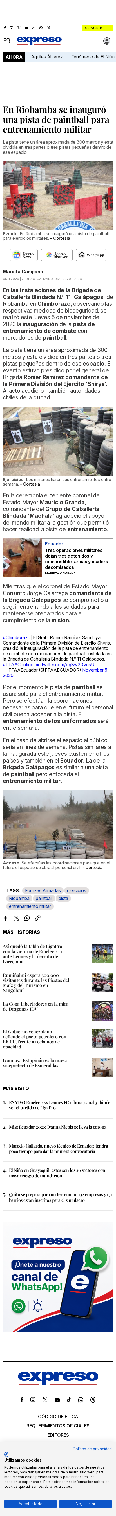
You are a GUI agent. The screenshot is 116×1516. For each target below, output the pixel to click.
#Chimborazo (16, 637)
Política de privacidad (92, 1449)
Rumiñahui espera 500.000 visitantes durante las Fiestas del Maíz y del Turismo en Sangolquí (36, 982)
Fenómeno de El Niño (93, 57)
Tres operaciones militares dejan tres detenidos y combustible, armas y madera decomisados (76, 558)
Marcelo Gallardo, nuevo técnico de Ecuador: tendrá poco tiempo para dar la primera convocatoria (58, 1148)
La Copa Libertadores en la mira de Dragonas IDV (35, 1006)
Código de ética (58, 1416)
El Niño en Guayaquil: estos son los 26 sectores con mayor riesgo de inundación (57, 1172)
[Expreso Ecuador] (58, 1383)
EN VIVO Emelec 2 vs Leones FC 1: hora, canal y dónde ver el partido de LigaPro (59, 1105)
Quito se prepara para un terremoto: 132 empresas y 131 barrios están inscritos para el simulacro (60, 1197)
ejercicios (76, 890)
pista (63, 898)
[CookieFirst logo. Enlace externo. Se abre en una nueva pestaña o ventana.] (6, 1454)
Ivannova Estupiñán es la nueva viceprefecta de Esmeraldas (35, 1062)
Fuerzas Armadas (43, 890)
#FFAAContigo (18, 664)
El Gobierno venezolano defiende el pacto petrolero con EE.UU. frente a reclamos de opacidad (34, 1039)
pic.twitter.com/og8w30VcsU (64, 664)
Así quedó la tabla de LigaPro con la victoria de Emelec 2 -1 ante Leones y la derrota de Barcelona (33, 953)
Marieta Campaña (23, 271)
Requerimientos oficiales (58, 1425)
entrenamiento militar (30, 906)
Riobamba (19, 898)
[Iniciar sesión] (107, 41)
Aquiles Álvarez (47, 57)
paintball (44, 898)
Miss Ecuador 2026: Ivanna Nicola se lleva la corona (57, 1127)
